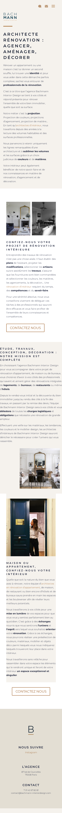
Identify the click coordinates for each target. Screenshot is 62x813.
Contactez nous (25, 328)
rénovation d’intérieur (18, 286)
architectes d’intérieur (28, 125)
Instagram (31, 752)
